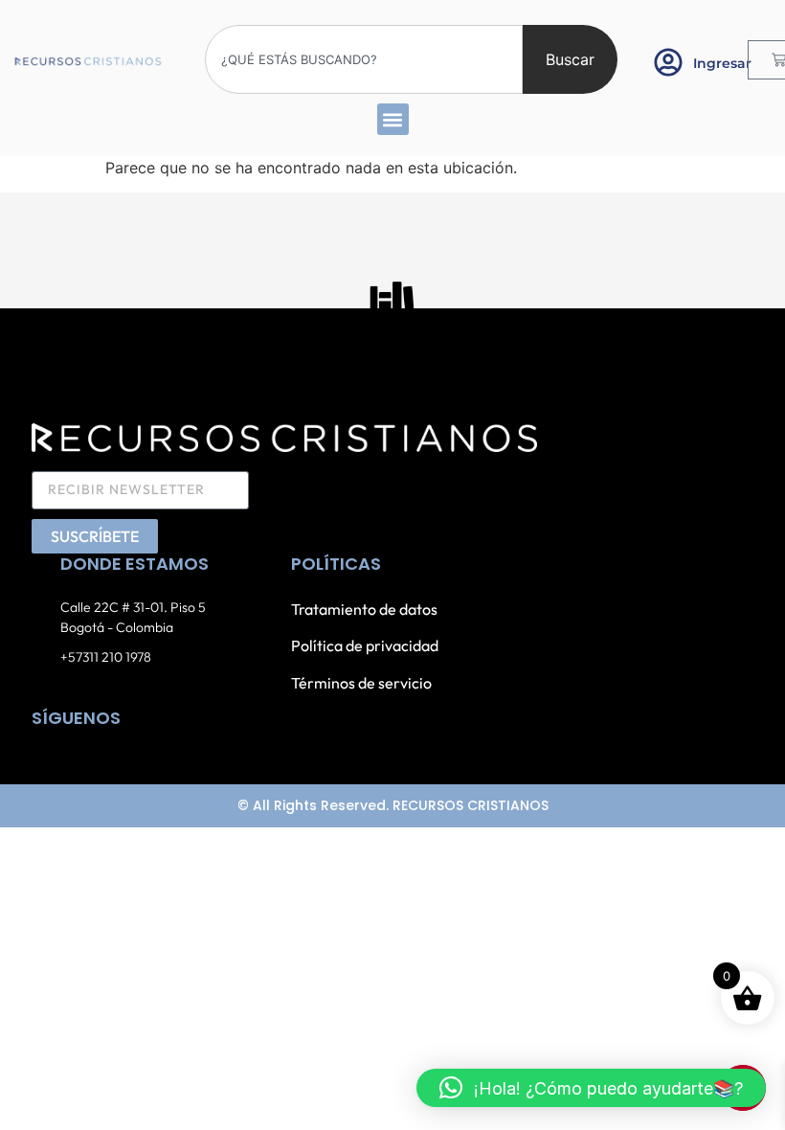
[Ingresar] (668, 62)
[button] (393, 119)
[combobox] (364, 59)
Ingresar (722, 63)
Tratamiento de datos (364, 609)
